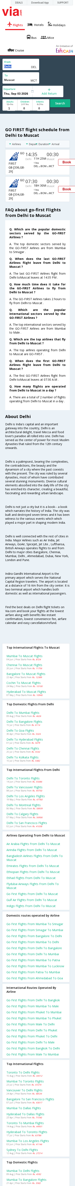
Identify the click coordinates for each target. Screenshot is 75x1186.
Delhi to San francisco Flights (26, 823)
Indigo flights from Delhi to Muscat (31, 906)
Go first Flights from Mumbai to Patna (33, 960)
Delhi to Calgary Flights (22, 814)
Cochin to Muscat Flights (23, 683)
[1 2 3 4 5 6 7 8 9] (10, 108)
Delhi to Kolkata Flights (22, 757)
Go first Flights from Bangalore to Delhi (34, 936)
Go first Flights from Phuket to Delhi (31, 1036)
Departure (9, 88)
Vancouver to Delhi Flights (24, 1090)
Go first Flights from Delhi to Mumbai (32, 954)
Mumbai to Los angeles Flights (27, 1141)
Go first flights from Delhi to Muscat (32, 894)
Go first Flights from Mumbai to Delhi (32, 942)
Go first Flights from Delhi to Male (30, 1042)
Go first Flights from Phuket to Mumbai (33, 1012)
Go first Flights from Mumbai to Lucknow (35, 966)
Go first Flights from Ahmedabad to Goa (34, 978)
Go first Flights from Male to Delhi (30, 1024)
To (6, 75)
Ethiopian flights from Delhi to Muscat (33, 872)
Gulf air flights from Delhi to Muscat (31, 900)
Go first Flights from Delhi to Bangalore (34, 948)
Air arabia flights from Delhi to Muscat (33, 844)
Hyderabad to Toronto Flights (26, 1132)
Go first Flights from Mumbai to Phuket (33, 1018)
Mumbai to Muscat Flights (24, 656)
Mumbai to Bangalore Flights (26, 1180)
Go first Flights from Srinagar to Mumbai (34, 930)
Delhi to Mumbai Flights (22, 713)
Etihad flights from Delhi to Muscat (31, 878)
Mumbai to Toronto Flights (25, 1081)
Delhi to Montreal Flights (23, 805)
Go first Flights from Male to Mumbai (32, 1054)
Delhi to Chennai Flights (22, 748)
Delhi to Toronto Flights (23, 778)
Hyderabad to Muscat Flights (26, 692)
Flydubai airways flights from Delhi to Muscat (32, 886)
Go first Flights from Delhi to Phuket (31, 1030)
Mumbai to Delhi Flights (22, 1171)
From (7, 62)
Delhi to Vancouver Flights (24, 787)
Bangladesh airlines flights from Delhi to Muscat (34, 858)
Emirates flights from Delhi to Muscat (32, 866)
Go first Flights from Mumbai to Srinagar (34, 924)
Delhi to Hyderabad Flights (24, 739)
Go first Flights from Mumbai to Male (32, 1006)
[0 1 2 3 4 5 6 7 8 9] (25, 108)
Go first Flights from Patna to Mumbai (33, 972)
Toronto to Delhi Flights (23, 1072)
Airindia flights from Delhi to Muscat (31, 850)
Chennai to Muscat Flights (24, 665)
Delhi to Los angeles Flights (25, 796)
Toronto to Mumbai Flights (25, 1123)
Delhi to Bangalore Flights (24, 722)
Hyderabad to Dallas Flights (25, 1114)
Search (60, 103)
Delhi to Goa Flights (20, 730)
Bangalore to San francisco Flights (30, 1099)
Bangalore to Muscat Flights (25, 674)
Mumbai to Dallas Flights (23, 1108)
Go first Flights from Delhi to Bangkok (33, 1000)
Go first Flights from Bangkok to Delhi (33, 1048)
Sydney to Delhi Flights (22, 1150)
